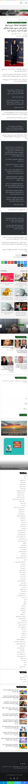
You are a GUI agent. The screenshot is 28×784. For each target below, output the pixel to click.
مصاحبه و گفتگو (23, 658)
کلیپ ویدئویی (22, 666)
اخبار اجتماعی (22, 480)
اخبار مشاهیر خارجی (17, 22)
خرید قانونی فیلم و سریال (20, 562)
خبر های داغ (10, 22)
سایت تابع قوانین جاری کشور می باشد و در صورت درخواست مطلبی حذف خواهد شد (14, 8)
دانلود (25, 560)
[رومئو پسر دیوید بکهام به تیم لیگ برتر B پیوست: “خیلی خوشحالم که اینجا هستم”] (21, 344)
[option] (14, 326)
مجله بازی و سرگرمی (22, 625)
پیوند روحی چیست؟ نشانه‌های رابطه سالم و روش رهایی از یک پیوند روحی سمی (10, 727)
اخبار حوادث (22, 488)
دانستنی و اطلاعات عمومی (21, 558)
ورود (25, 675)
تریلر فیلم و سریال (20, 648)
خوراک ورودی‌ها (23, 677)
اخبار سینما (23, 505)
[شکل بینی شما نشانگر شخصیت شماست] (7, 343)
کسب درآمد (24, 597)
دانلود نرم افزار (22, 572)
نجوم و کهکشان (22, 618)
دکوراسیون (23, 608)
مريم (24, 34)
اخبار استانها (23, 482)
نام (26, 398)
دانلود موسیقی (22, 570)
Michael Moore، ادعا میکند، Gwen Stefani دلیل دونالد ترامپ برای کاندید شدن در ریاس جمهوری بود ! (7, 368)
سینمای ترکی (21, 511)
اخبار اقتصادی (22, 484)
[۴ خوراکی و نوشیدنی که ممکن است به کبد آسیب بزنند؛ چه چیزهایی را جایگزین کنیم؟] (23, 715)
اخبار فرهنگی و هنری (21, 516)
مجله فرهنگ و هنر (21, 654)
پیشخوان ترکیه (23, 549)
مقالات (25, 662)
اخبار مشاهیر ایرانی (21, 530)
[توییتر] (22, 262)
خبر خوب (23, 635)
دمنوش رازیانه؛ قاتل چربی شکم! (20, 468)
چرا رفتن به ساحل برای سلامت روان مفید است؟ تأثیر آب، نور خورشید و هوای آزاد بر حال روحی (10, 721)
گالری (25, 599)
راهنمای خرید (22, 610)
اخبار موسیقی (22, 518)
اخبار (25, 478)
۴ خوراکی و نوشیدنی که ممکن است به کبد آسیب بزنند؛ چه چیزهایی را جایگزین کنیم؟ (10, 714)
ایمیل (25, 403)
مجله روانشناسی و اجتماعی (20, 641)
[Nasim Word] (21, 2)
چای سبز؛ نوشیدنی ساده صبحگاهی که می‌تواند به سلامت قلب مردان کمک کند (10, 702)
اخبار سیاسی (22, 503)
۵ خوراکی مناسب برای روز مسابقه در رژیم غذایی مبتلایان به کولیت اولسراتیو (10, 745)
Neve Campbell (18, 255)
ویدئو (25, 664)
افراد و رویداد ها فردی (22, 541)
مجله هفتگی (23, 633)
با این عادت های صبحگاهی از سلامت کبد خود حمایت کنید (10, 690)
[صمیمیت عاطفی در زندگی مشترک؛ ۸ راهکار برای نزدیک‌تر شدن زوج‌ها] (23, 709)
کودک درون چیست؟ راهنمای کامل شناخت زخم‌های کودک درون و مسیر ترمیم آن (14, 433)
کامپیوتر (23, 612)
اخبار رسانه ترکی (20, 495)
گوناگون (24, 604)
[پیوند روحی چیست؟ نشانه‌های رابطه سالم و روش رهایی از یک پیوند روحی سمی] (23, 728)
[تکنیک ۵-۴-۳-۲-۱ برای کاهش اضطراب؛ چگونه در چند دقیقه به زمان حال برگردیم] (23, 740)
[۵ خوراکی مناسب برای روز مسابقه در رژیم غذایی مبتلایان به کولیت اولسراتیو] (23, 746)
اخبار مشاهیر (21, 20)
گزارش (25, 602)
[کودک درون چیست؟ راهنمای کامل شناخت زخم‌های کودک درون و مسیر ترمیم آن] (23, 734)
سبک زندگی (24, 587)
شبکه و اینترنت (23, 591)
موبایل (10, 766)
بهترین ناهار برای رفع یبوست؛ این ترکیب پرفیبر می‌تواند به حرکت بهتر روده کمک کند (10, 696)
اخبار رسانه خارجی (20, 497)
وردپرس (24, 681)
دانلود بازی (23, 564)
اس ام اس (23, 606)
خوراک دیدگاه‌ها (23, 679)
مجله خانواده (23, 629)
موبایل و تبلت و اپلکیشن (20, 616)
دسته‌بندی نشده (23, 578)
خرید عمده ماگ (24, 766)
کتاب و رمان (22, 576)
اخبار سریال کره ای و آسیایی (18, 499)
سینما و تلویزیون (23, 589)
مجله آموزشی (23, 620)
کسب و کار (23, 637)
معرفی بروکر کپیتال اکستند (18, 768)
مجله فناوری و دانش (21, 656)
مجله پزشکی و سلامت (22, 627)
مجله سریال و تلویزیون (20, 643)
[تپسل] (4, 438)
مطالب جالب (23, 660)
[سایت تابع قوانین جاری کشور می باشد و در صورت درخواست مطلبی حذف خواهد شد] (14, 12)
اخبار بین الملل (22, 486)
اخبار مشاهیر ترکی (21, 532)
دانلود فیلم (23, 568)
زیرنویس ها (23, 574)
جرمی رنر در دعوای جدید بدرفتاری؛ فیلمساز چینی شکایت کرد (15, 329)
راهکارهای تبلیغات (20, 639)
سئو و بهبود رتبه (22, 593)
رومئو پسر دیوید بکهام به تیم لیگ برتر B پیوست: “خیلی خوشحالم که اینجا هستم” (21, 351)
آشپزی (25, 476)
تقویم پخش (21, 501)
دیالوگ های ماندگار (22, 585)
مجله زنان (24, 631)
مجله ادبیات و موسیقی (22, 622)
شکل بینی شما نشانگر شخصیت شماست (7, 347)
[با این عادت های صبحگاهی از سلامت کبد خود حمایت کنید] (23, 691)
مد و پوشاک (22, 614)
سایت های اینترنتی (21, 595)
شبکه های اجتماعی (21, 581)
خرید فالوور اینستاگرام (16, 766)
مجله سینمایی (22, 646)
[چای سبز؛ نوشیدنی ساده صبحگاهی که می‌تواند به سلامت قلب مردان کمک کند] (23, 703)
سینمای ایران (21, 509)
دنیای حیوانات (23, 583)
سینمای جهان (21, 514)
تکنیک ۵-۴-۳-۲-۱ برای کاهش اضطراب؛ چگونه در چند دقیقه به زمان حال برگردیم (9, 739)
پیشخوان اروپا (23, 545)
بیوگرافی (24, 543)
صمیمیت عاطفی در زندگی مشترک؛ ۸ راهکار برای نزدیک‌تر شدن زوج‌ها (10, 708)
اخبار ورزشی (23, 520)
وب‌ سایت (25, 408)
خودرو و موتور (23, 555)
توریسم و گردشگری (22, 551)
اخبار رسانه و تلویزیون (21, 490)
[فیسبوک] (25, 262)
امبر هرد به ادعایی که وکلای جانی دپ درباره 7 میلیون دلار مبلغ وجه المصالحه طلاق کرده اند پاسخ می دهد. (21, 366)
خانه (25, 20)
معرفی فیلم (22, 650)
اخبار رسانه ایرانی (20, 493)
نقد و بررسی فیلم (20, 652)
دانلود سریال (22, 566)
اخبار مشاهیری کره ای (21, 537)
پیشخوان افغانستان (22, 547)
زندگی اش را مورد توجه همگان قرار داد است (19, 257)
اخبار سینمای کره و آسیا (19, 507)
